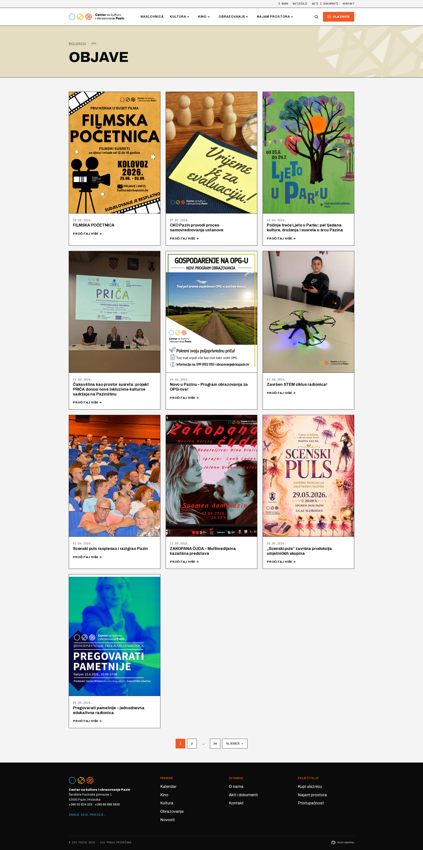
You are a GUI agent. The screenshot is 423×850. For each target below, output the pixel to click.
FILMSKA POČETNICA (93, 225)
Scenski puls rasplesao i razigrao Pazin (110, 548)
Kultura (178, 16)
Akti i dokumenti (325, 4)
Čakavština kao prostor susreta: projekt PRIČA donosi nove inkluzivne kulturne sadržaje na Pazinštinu (111, 389)
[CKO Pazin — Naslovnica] (96, 16)
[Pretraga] (316, 17)
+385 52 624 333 (80, 804)
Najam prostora (273, 16)
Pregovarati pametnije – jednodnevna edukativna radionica (109, 710)
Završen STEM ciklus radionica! (297, 384)
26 (215, 743)
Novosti (167, 820)
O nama (283, 4)
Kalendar (168, 786)
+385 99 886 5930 (107, 804)
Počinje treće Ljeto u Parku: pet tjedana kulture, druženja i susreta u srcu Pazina (305, 227)
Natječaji (300, 4)
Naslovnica (152, 16)
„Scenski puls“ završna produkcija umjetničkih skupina (299, 551)
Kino (202, 16)
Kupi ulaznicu (310, 786)
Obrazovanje (232, 16)
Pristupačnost (311, 803)
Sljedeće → (234, 743)
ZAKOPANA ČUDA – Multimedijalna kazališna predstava (203, 551)
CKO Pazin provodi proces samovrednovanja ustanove (196, 227)
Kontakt (348, 4)
